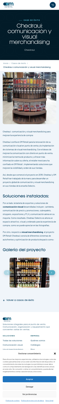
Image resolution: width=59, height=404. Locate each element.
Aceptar (29, 379)
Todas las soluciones (12, 341)
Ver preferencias (29, 394)
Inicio (5, 63)
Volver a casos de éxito (20, 300)
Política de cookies (13, 400)
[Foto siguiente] (51, 272)
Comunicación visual (13, 345)
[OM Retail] (15, 4)
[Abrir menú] (53, 5)
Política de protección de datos (32, 400)
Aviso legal (49, 400)
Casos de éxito (18, 63)
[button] (55, 353)
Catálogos (35, 345)
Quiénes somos (38, 341)
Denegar (29, 386)
